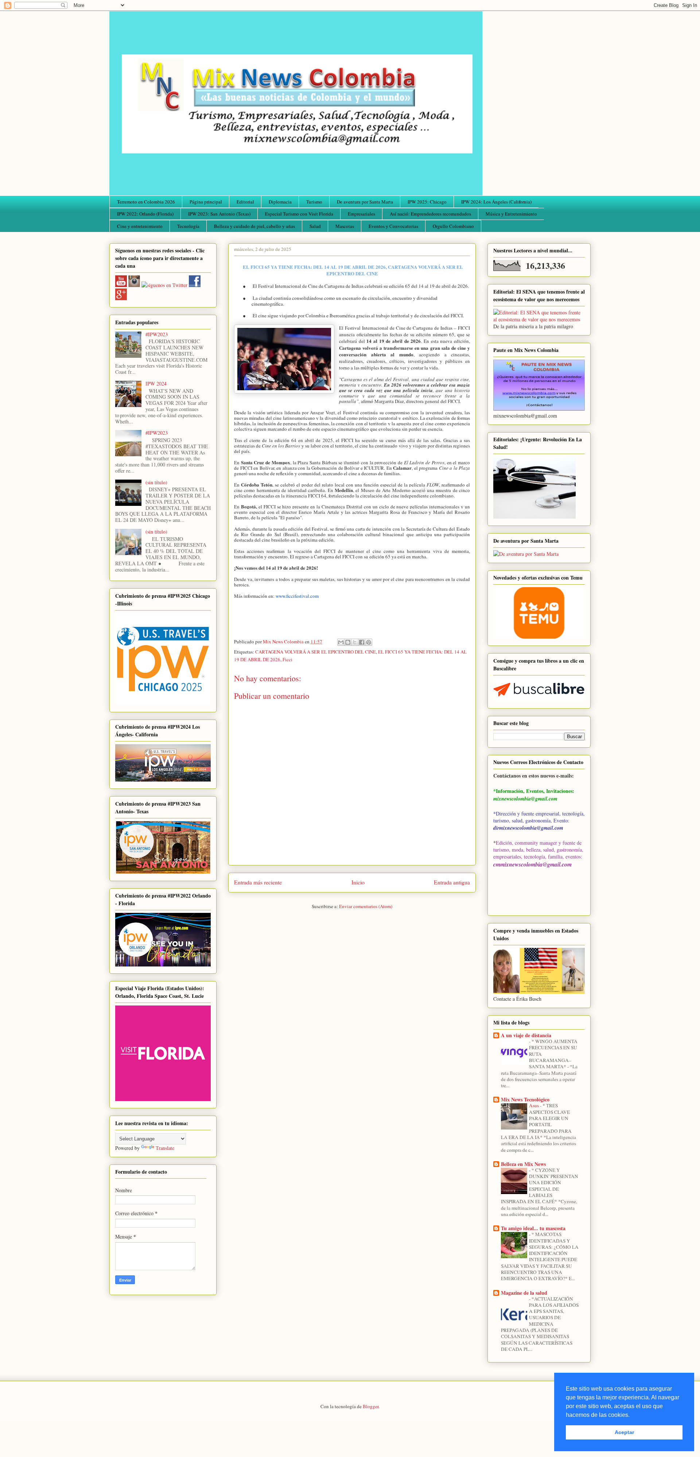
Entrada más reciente (258, 882)
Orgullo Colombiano (453, 226)
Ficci (287, 659)
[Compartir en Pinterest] (368, 642)
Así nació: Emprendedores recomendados (430, 213)
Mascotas (344, 226)
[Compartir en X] (354, 642)
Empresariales (361, 213)
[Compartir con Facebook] (361, 642)
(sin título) (156, 482)
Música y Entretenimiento (511, 213)
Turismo (314, 201)
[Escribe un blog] (347, 642)
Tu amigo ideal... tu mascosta (533, 1228)
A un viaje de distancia (526, 1035)
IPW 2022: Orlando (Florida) (145, 213)
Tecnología (188, 226)
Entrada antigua (452, 882)
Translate (165, 1147)
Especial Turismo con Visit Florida (299, 213)
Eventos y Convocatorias (393, 226)
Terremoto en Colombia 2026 (146, 201)
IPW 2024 (156, 383)
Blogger (370, 1406)
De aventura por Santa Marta (365, 201)
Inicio (358, 882)
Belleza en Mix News (523, 1164)
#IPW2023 (156, 334)
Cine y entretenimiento (140, 226)
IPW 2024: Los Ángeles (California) (496, 201)
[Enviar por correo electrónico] (341, 642)
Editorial (245, 201)
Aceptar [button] (624, 1432)
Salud (315, 226)
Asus (534, 1105)
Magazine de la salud (524, 1293)
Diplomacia (280, 201)
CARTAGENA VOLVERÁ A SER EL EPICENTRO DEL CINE (315, 651)
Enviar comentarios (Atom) (365, 906)
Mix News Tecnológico (525, 1099)
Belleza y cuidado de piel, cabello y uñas (254, 226)
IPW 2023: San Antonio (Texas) (219, 213)
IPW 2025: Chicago (427, 201)
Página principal (206, 201)
